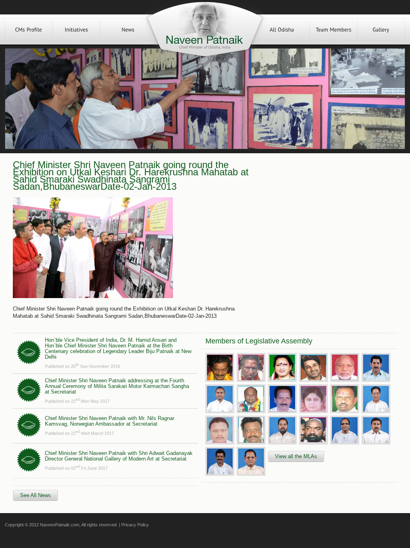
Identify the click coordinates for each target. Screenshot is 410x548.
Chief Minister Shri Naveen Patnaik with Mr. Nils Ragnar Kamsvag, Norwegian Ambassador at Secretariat (109, 421)
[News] (128, 29)
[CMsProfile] (28, 29)
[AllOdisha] (282, 29)
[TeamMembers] (333, 29)
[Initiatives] (76, 29)
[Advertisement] (324, 217)
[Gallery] (381, 29)
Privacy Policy (135, 524)
